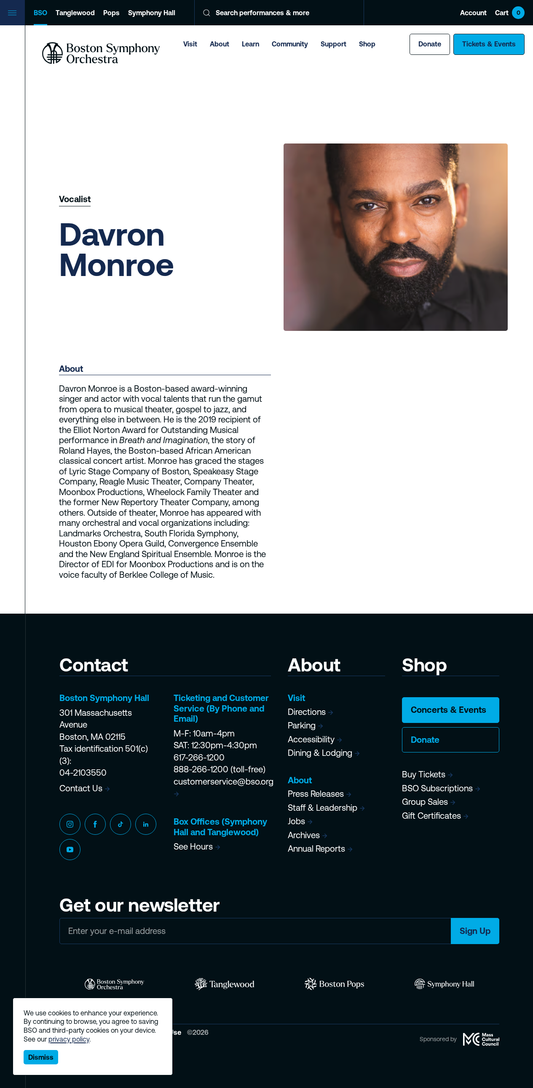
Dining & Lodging (320, 753)
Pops (111, 12)
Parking (302, 725)
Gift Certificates (431, 815)
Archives (304, 835)
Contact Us (80, 788)
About (219, 44)
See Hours (193, 846)
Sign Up (475, 931)
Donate (429, 44)
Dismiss (41, 1057)
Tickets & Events (489, 44)
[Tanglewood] (224, 984)
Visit (190, 44)
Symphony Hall (151, 12)
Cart (507, 12)
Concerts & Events (448, 710)
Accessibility (311, 739)
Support (333, 44)
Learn (250, 44)
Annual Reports (316, 848)
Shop (367, 44)
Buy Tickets (423, 774)
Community (290, 44)
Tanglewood (75, 12)
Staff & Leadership (322, 807)
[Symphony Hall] (444, 984)
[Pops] (334, 984)
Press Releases (316, 793)
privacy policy (68, 1039)
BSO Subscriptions (437, 788)
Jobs (296, 821)
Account (473, 12)
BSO (40, 12)
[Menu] (12, 12)
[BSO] (114, 984)
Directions (307, 712)
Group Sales (425, 802)
